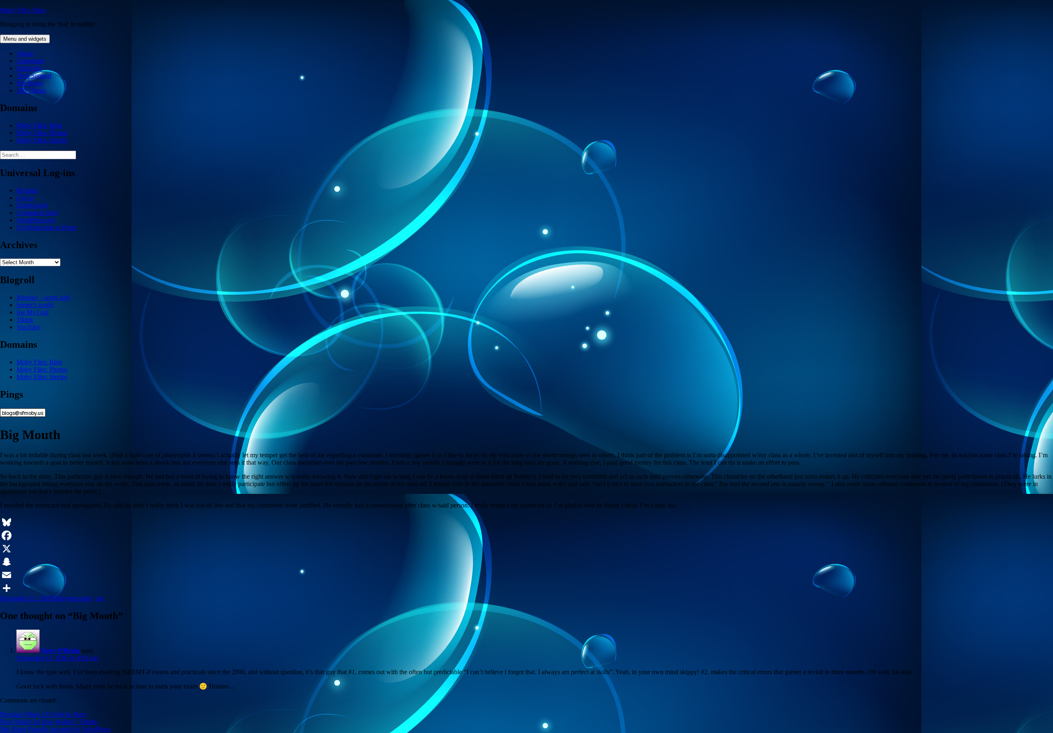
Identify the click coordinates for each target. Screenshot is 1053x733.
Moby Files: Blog (23, 10)
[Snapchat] (526, 561)
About (24, 53)
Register (27, 190)
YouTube (28, 326)
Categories (30, 60)
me (100, 598)
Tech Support (33, 75)
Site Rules (29, 82)
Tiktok (24, 319)
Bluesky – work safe (43, 297)
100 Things (31, 90)
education (80, 598)
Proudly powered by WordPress (69, 729)
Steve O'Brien (60, 650)
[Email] (526, 575)
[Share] (526, 588)
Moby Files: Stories (41, 140)
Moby (60, 598)
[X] (526, 548)
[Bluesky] (526, 522)
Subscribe (29, 68)
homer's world (34, 304)
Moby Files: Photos (41, 132)
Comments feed (36, 212)
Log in (25, 197)
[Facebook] (526, 535)
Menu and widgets (24, 39)
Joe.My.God (32, 312)
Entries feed (31, 205)
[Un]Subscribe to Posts (46, 227)
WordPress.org (35, 219)
